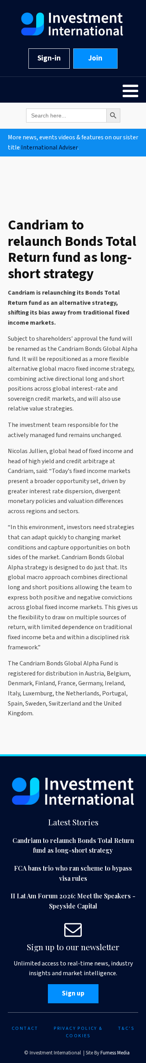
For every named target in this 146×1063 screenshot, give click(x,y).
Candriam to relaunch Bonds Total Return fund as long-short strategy (73, 845)
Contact (25, 1028)
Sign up (73, 993)
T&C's (126, 1028)
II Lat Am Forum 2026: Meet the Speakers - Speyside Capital (73, 901)
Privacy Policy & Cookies (78, 1032)
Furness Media (115, 1052)
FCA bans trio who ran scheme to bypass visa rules (73, 873)
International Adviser (49, 147)
